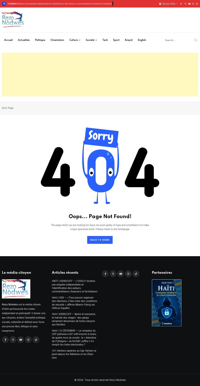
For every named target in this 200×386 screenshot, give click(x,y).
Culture (73, 40)
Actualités (24, 40)
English (142, 40)
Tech (105, 40)
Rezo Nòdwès (117, 379)
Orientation (57, 40)
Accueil (8, 40)
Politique (40, 40)
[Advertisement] (100, 74)
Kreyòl (128, 40)
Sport (116, 40)
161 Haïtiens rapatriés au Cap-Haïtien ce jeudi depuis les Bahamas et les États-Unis (74, 354)
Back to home (100, 240)
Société (90, 40)
